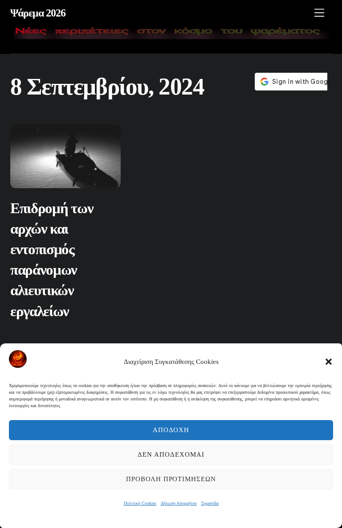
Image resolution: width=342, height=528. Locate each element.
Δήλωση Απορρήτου (179, 503)
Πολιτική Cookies (140, 503)
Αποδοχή (171, 429)
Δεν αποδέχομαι (171, 454)
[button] (328, 361)
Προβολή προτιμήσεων (171, 479)
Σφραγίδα (210, 503)
